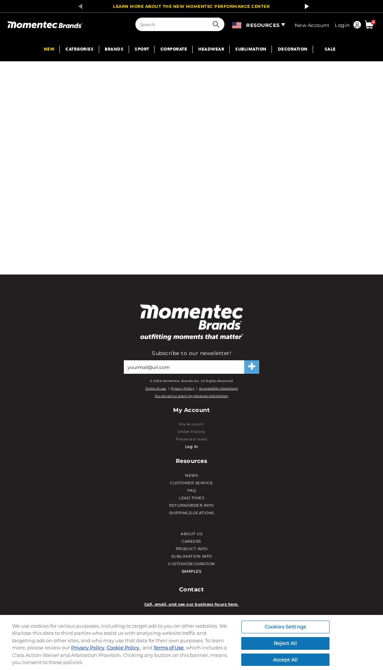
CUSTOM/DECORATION (191, 563)
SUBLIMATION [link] (251, 49)
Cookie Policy (123, 648)
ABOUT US (191, 533)
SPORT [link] (142, 49)
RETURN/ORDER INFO (191, 505)
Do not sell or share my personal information (191, 396)
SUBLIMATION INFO (191, 556)
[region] (191, 642)
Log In (191, 446)
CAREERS (191, 541)
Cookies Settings (285, 627)
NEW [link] (49, 49)
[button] (217, 24)
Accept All (285, 660)
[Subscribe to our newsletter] (251, 367)
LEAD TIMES (191, 497)
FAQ (191, 490)
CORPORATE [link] (173, 49)
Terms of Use (168, 648)
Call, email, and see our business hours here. (191, 604)
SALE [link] (330, 49)
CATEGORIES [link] (79, 49)
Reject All (285, 643)
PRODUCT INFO (192, 548)
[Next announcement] (304, 6)
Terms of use (155, 388)
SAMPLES (192, 571)
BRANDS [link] (114, 49)
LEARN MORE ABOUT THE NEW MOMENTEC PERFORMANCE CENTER (191, 6)
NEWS (191, 475)
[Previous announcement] (78, 6)
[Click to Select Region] (237, 24)
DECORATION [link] (293, 49)
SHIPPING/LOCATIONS (191, 512)
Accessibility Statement (218, 388)
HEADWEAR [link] (211, 49)
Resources (263, 25)
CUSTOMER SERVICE (191, 482)
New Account (312, 25)
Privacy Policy (182, 388)
